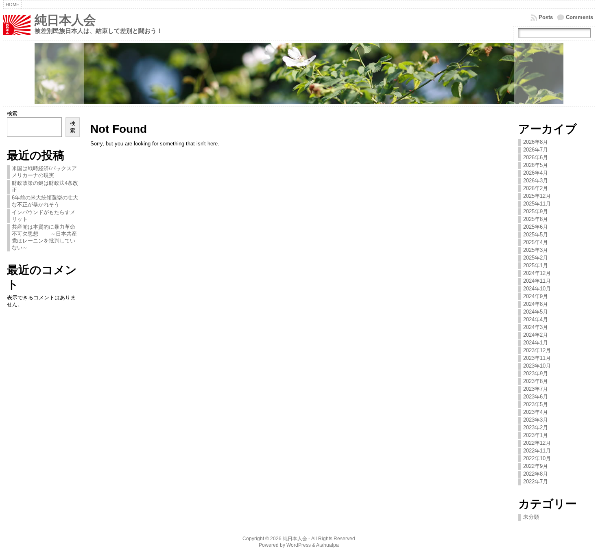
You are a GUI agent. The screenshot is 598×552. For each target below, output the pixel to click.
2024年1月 (535, 343)
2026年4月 (535, 173)
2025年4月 (535, 242)
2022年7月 (535, 481)
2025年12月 (537, 196)
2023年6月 (535, 397)
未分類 (531, 517)
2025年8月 (535, 219)
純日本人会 (65, 20)
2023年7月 (535, 389)
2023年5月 (535, 404)
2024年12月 (537, 273)
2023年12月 (537, 350)
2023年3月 (535, 420)
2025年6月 (535, 227)
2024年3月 (535, 327)
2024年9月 (535, 296)
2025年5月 (535, 235)
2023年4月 (535, 412)
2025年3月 (535, 250)
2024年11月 (537, 281)
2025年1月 (535, 265)
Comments (579, 17)
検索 (12, 113)
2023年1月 (535, 435)
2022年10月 (537, 458)
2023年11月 (537, 358)
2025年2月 (535, 258)
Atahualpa (327, 545)
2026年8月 (535, 142)
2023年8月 (535, 381)
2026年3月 (535, 181)
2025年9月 (535, 211)
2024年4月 (535, 319)
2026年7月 (535, 150)
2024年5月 (535, 312)
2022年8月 (535, 474)
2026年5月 (535, 165)
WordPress (298, 545)
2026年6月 (535, 157)
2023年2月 (535, 427)
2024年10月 (537, 289)
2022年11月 (537, 451)
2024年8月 (535, 304)
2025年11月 (537, 204)
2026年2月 (535, 188)
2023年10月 (537, 366)
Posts (546, 17)
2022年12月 (537, 443)
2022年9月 (535, 466)
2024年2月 (535, 335)
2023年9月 (535, 373)
